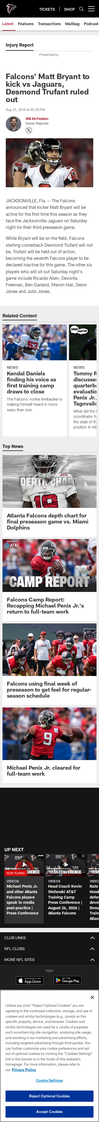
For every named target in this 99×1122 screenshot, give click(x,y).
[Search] (81, 9)
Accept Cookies (49, 1111)
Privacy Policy (24, 1070)
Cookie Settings (49, 1080)
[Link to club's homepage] (11, 6)
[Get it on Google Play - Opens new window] (67, 983)
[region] (49, 1056)
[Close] (92, 997)
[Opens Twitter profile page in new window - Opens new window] (29, 130)
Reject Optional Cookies (49, 1096)
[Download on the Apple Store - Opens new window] (30, 981)
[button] (24, 888)
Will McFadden (37, 118)
